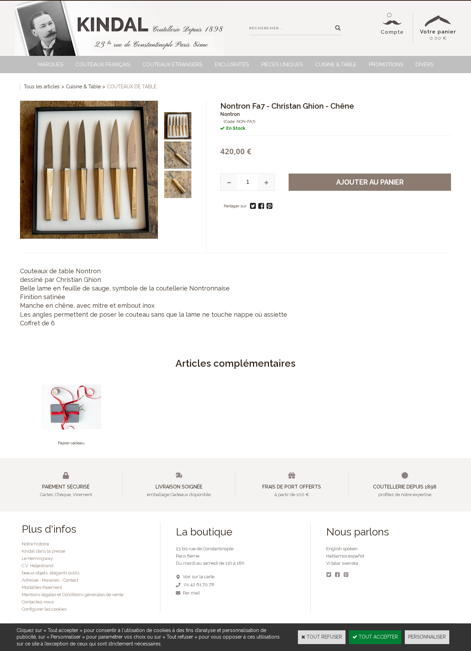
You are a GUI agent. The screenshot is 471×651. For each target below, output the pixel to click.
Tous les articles (42, 86)
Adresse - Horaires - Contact (50, 580)
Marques (50, 64)
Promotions (386, 64)
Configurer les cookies (44, 609)
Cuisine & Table (336, 64)
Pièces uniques (282, 64)
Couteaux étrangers (172, 64)
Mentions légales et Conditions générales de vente (72, 594)
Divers (424, 64)
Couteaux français (103, 64)
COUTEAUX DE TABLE (132, 86)
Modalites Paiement (42, 587)
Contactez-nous (38, 601)
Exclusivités (232, 64)
